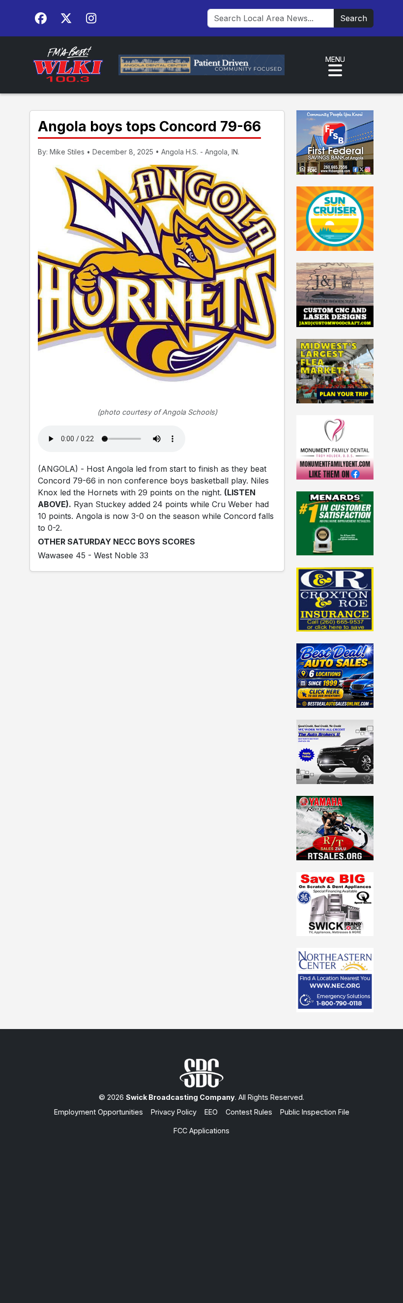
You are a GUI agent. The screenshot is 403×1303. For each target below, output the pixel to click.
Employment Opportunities (98, 1112)
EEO (211, 1112)
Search (353, 18)
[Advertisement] (201, 1209)
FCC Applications (201, 1130)
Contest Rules (249, 1112)
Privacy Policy (174, 1112)
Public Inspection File (314, 1112)
